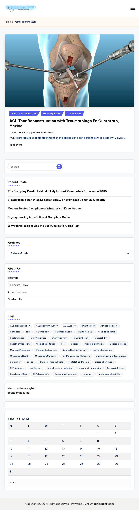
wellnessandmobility (109, 374)
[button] (59, 166)
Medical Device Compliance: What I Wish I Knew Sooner (45, 208)
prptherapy (36, 368)
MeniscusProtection (20, 350)
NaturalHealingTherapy (74, 350)
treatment (88, 374)
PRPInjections (17, 368)
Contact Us (15, 299)
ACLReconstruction (20, 326)
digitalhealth (85, 331)
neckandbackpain (102, 350)
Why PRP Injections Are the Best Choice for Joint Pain (43, 225)
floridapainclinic (106, 331)
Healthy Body (52, 113)
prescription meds (104, 362)
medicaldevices (117, 344)
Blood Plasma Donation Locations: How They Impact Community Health (56, 200)
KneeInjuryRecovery (20, 344)
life (63, 344)
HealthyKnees (17, 338)
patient (30, 362)
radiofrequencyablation (60, 368)
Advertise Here (17, 292)
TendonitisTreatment (66, 374)
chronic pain (42, 331)
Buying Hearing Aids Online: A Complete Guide (39, 217)
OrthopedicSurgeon (45, 356)
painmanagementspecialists (111, 356)
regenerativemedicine (90, 368)
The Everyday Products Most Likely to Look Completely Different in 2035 (57, 191)
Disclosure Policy (18, 285)
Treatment (74, 113)
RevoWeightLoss (115, 368)
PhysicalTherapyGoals (51, 362)
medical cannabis (94, 344)
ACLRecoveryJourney (47, 326)
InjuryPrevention (38, 338)
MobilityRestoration (46, 350)
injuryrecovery (59, 338)
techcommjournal (19, 392)
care (28, 331)
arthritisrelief (88, 326)
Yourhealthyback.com (100, 503)
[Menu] (132, 9)
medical (75, 344)
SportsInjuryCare (18, 374)
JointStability (100, 338)
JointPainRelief (80, 338)
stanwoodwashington (21, 388)
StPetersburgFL (41, 374)
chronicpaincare (63, 331)
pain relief (15, 362)
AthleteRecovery (108, 326)
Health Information (24, 113)
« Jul (12, 482)
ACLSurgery (69, 326)
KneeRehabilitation (46, 344)
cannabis (15, 331)
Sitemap (13, 277)
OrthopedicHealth (19, 356)
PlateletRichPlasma (79, 362)
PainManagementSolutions (76, 356)
